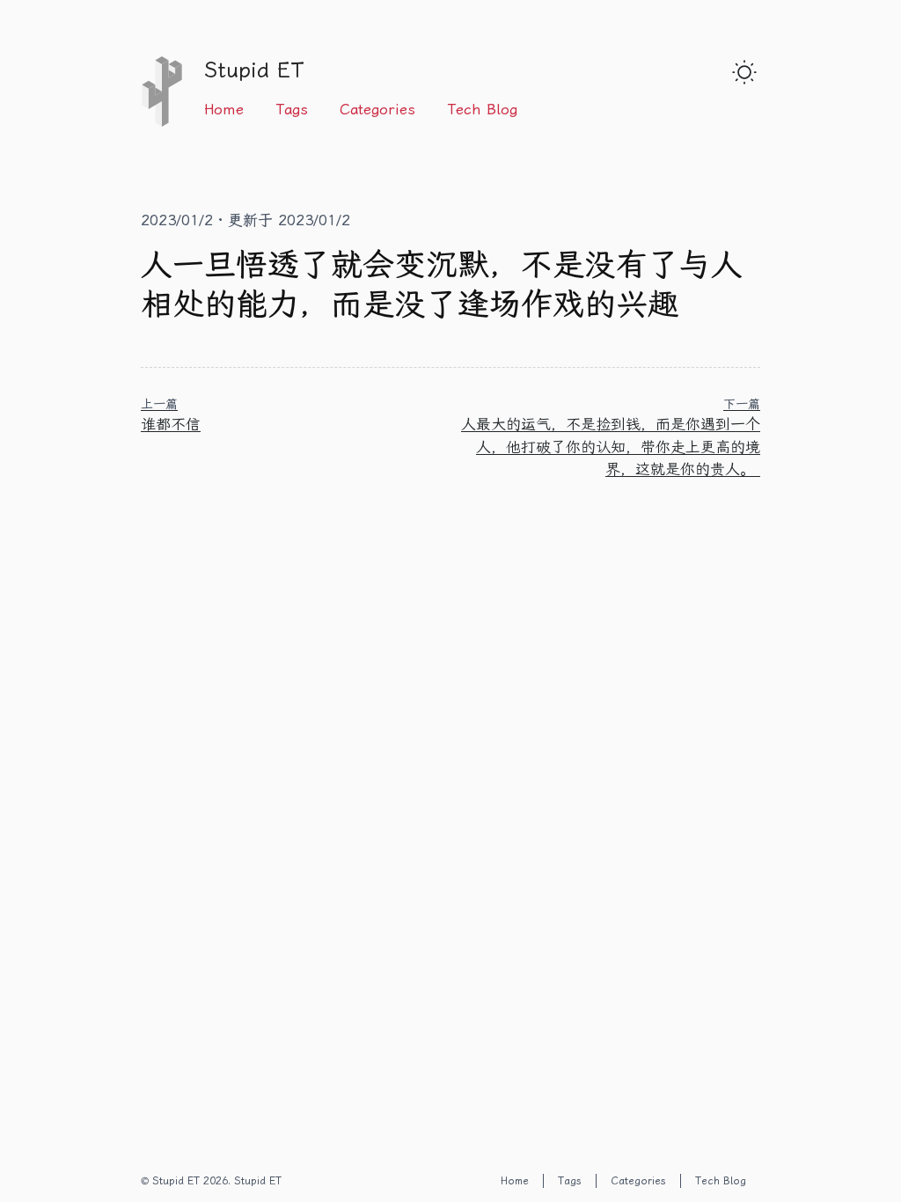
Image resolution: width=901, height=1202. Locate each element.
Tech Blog (482, 109)
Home (224, 109)
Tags (291, 109)
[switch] (744, 72)
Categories (377, 109)
